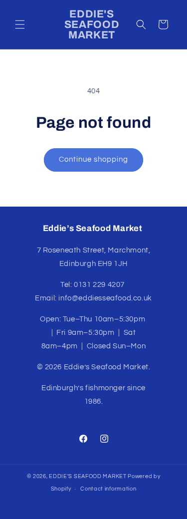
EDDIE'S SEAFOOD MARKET (87, 476)
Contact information (108, 489)
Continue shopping (93, 159)
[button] (20, 24)
